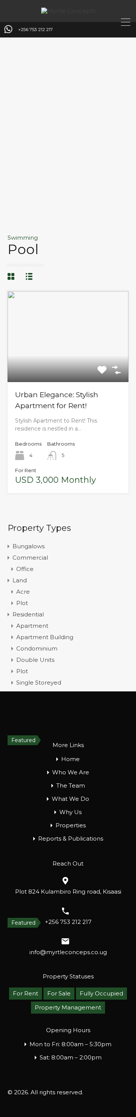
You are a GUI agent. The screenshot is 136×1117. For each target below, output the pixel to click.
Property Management (68, 1007)
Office (25, 569)
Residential (28, 614)
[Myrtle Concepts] (68, 10)
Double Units (35, 659)
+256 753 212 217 (35, 29)
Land (19, 580)
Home (70, 759)
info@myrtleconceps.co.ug (68, 952)
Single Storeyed (38, 682)
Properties (71, 825)
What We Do (70, 799)
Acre (23, 591)
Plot (22, 603)
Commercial (30, 557)
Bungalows (28, 546)
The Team (70, 785)
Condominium (36, 648)
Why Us (70, 812)
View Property (68, 363)
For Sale (59, 993)
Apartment (32, 625)
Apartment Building (44, 637)
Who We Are (70, 772)
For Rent (25, 993)
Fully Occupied (101, 993)
